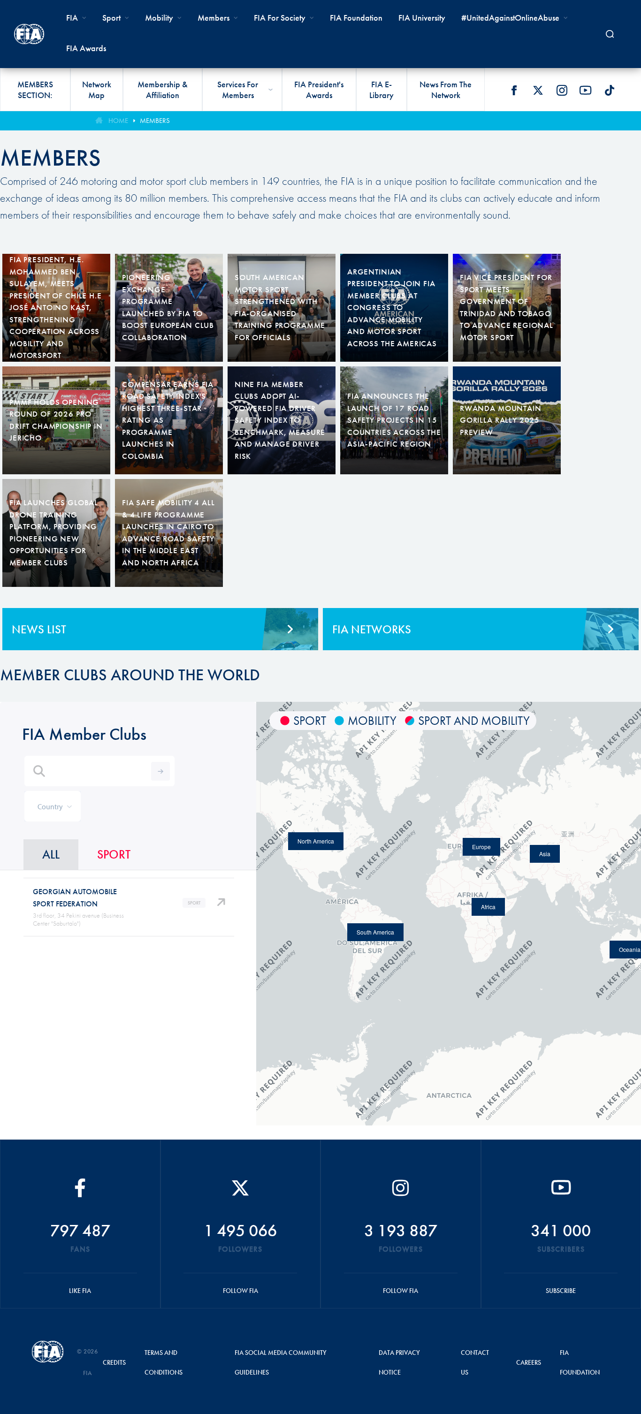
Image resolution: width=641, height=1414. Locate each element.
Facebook (514, 90)
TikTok (610, 90)
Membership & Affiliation (162, 89)
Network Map (96, 89)
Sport (113, 854)
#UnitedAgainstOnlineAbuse (510, 17)
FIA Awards (86, 48)
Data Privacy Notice (399, 1362)
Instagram (562, 90)
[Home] (29, 34)
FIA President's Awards (318, 89)
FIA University (421, 17)
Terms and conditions (164, 1362)
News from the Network (446, 89)
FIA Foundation (356, 17)
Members (213, 17)
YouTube (586, 90)
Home (118, 120)
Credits (114, 1362)
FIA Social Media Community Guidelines (281, 1362)
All (51, 854)
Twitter (538, 90)
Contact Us (475, 1362)
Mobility (159, 17)
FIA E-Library (381, 89)
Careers (528, 1362)
